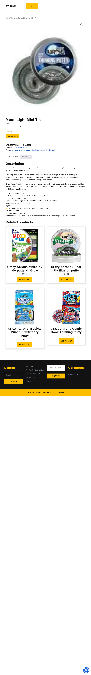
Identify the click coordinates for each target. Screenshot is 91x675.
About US (29, 366)
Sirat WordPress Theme (38, 392)
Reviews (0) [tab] (25, 157)
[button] (81, 24)
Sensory (14, 18)
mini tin (42, 150)
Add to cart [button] (24, 279)
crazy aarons (15, 150)
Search (56, 376)
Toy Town (10, 5)
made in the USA (32, 150)
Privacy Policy (31, 377)
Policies (28, 381)
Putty (20, 18)
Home (8, 18)
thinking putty (51, 150)
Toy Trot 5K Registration (35, 370)
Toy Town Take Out (33, 374)
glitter (23, 150)
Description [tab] (13, 157)
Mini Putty (18, 147)
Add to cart (12, 136)
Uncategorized (73, 374)
